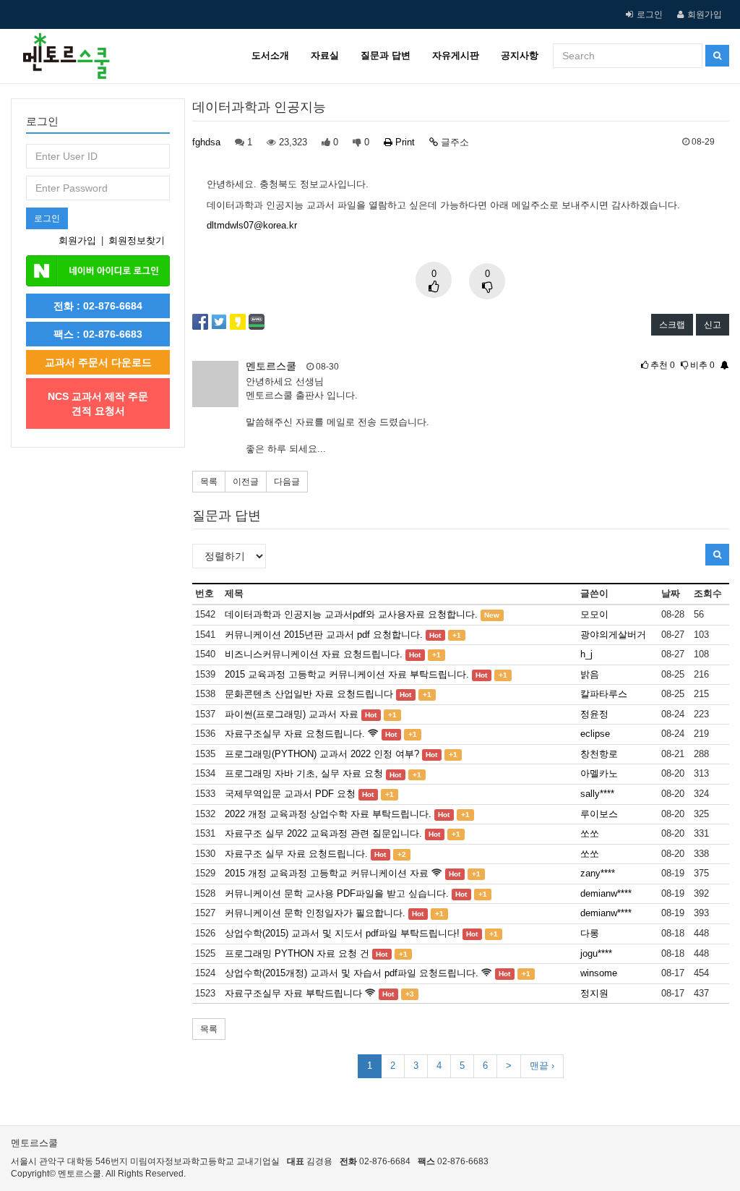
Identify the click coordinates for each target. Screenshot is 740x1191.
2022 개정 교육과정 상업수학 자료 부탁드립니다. (328, 813)
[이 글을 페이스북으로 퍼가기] (200, 320)
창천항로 (599, 753)
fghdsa (206, 142)
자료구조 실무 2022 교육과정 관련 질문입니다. (323, 833)
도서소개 (270, 55)
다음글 (287, 482)
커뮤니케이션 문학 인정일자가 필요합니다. (315, 913)
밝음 (589, 674)
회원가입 (704, 14)
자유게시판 (455, 55)
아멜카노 (599, 773)
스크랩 (672, 325)
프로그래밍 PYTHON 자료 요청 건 (297, 953)
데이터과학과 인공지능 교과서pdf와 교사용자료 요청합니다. (351, 614)
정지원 (594, 993)
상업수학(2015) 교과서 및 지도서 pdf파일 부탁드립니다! (342, 933)
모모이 (594, 614)
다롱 (589, 933)
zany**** (597, 873)
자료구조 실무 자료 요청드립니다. (296, 853)
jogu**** (596, 953)
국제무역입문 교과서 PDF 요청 (290, 793)
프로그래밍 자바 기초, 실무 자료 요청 (304, 773)
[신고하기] (723, 365)
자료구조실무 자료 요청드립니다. (295, 733)
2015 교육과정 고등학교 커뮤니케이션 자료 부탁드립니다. (347, 674)
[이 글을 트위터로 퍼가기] (219, 320)
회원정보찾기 (136, 240)
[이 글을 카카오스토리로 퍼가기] (238, 320)
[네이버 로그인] (98, 270)
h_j (586, 654)
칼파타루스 (603, 693)
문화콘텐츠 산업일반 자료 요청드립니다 (309, 693)
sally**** (597, 793)
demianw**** (606, 893)
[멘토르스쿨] (60, 47)
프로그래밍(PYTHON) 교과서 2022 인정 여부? (322, 753)
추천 (661, 365)
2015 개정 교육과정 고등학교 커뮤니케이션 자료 (327, 873)
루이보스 (599, 813)
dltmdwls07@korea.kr (252, 225)
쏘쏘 (589, 833)
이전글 (246, 482)
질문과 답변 (385, 55)
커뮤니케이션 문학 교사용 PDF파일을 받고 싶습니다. (337, 893)
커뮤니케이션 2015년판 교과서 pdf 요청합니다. (324, 634)
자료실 (325, 55)
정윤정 (594, 714)
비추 (701, 365)
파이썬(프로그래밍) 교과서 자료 (291, 714)
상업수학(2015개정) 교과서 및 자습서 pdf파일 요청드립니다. (351, 973)
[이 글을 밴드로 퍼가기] (256, 320)
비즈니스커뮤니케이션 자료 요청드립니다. (314, 654)
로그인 (650, 14)
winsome (598, 973)
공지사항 (519, 55)
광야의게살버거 (613, 634)
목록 (209, 482)
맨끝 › (542, 1065)
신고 (712, 325)
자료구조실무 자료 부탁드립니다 (293, 993)
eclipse (595, 733)
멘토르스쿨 (271, 366)
